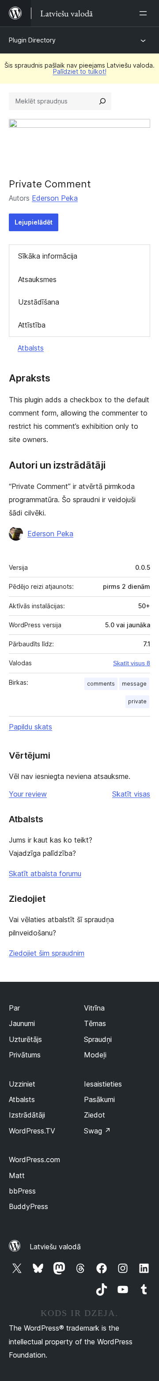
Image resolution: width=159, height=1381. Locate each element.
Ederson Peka (55, 198)
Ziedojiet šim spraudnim (46, 953)
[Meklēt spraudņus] (102, 101)
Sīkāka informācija (47, 256)
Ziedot (94, 1114)
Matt (17, 1175)
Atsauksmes (37, 279)
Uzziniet (22, 1084)
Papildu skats (30, 726)
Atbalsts (31, 347)
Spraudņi (98, 1039)
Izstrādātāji (27, 1114)
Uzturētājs (25, 1039)
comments (101, 683)
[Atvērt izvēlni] (145, 13)
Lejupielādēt (34, 222)
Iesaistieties (103, 1084)
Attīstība (31, 324)
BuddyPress (28, 1206)
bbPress (22, 1190)
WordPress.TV (32, 1130)
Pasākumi (99, 1099)
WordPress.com (34, 1159)
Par (14, 1007)
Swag (97, 1130)
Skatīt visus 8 (131, 663)
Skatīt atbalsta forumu (45, 873)
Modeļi (95, 1054)
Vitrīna (94, 1007)
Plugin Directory (32, 40)
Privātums (25, 1054)
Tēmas (95, 1023)
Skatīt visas (131, 794)
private (137, 701)
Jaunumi (22, 1023)
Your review (28, 794)
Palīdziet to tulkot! (79, 71)
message (134, 683)
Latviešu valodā (55, 1246)
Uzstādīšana (38, 302)
